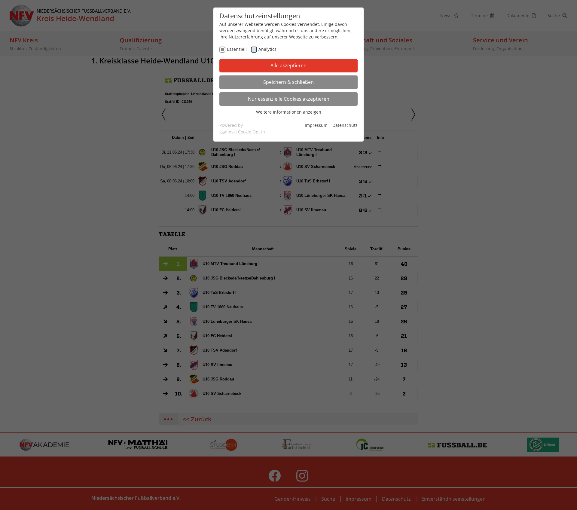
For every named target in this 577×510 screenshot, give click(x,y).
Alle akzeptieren (288, 65)
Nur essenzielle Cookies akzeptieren (288, 99)
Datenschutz (345, 125)
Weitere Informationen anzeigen (288, 112)
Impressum (316, 125)
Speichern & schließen (288, 82)
